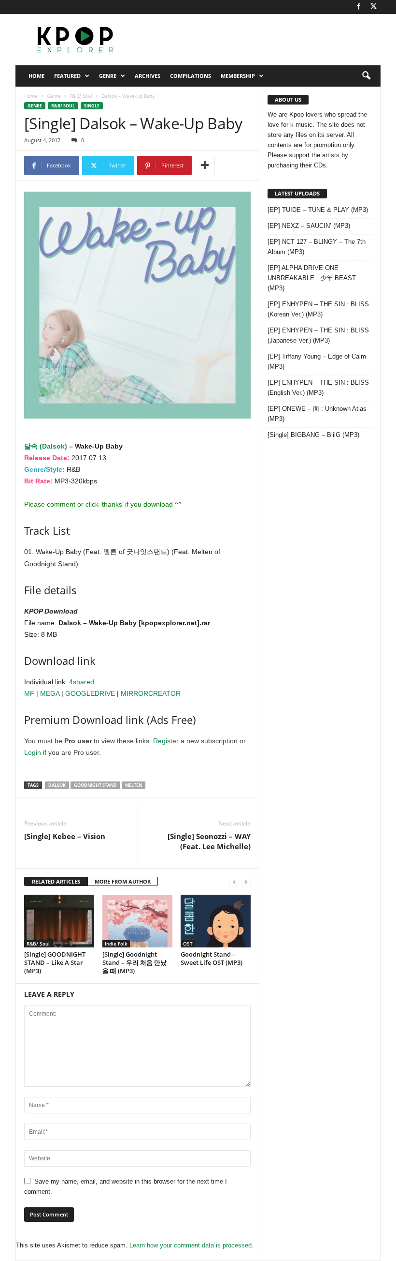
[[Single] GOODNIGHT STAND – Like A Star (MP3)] (59, 921)
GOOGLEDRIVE (90, 693)
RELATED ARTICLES (56, 881)
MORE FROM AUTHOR (123, 881)
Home (36, 75)
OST (188, 943)
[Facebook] (358, 7)
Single (91, 106)
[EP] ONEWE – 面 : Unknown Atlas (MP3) (317, 413)
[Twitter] (373, 7)
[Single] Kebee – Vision (64, 836)
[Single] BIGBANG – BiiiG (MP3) (313, 434)
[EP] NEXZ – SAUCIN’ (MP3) (309, 225)
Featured (67, 75)
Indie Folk (116, 943)
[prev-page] (234, 882)
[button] (366, 76)
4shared (81, 682)
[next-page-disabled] (246, 882)
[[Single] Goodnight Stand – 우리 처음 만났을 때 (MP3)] (137, 921)
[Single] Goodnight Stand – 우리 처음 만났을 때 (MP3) (134, 962)
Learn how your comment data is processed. (191, 1245)
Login (32, 752)
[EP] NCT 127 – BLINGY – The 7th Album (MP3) (317, 246)
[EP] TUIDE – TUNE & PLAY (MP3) (318, 209)
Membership (238, 75)
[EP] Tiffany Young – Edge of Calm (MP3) (317, 361)
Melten (133, 785)
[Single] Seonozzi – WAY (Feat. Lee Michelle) (209, 841)
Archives (147, 75)
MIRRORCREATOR (151, 693)
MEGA (49, 693)
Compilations (190, 75)
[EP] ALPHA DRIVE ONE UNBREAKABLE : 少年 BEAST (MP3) (312, 278)
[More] (205, 165)
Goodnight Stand (95, 785)
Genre (107, 75)
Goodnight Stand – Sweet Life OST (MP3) (211, 958)
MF (29, 693)
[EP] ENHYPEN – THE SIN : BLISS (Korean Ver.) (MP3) (318, 309)
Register (166, 741)
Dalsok (57, 785)
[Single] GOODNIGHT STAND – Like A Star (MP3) (54, 962)
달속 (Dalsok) (45, 446)
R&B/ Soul (81, 95)
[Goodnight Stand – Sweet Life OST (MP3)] (216, 921)
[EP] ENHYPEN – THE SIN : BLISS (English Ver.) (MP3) (318, 387)
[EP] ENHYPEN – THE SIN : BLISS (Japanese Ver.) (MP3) (318, 335)
